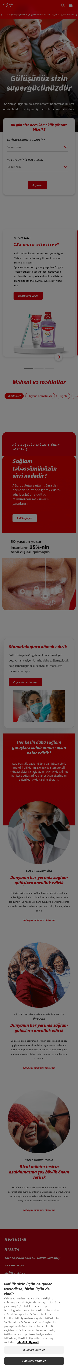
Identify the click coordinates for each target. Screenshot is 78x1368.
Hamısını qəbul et (34, 1360)
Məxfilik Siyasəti (28, 1342)
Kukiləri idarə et (34, 1349)
